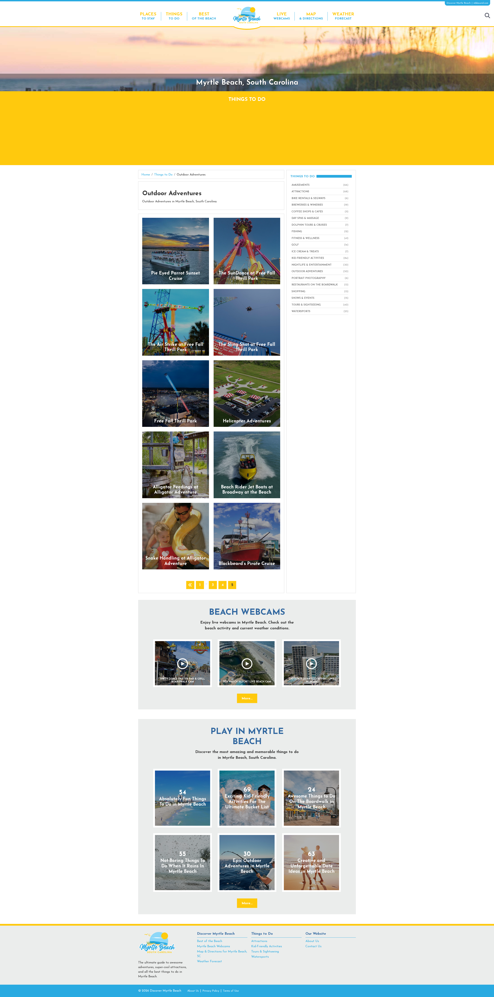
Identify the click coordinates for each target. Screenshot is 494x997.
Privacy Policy (210, 990)
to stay (148, 16)
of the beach (204, 16)
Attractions (259, 941)
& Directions (311, 16)
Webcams (281, 16)
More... (247, 698)
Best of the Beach (209, 941)
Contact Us (313, 946)
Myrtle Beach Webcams (213, 946)
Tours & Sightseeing (265, 951)
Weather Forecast (209, 961)
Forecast (343, 16)
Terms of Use (231, 990)
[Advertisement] (247, 132)
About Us (312, 941)
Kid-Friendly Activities (266, 946)
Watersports (260, 956)
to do (174, 16)
